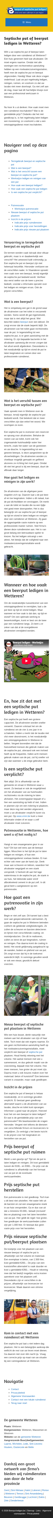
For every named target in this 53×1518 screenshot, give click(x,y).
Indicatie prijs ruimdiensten (28, 222)
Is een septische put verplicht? (26, 192)
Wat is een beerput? (21, 168)
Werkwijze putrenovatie (26, 209)
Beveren (8, 1497)
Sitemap (30, 1510)
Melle (31, 1447)
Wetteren (10, 1493)
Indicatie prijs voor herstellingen (31, 226)
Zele (6, 1500)
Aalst (27, 1490)
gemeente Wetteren (31, 1437)
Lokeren (36, 1490)
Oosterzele (18, 1447)
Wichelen (17, 1444)
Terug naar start (19, 1403)
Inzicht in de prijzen (21, 219)
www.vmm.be (23, 816)
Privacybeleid (18, 1392)
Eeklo (41, 1497)
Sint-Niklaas (17, 1490)
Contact (15, 1389)
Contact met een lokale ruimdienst (28, 1399)
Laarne (7, 1444)
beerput (24, 322)
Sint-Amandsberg (34, 1493)
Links (38, 1510)
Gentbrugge (20, 1497)
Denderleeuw (17, 1500)
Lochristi (32, 1497)
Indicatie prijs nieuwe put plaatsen (32, 229)
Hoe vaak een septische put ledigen (29, 189)
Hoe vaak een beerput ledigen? (26, 185)
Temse (19, 1493)
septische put (35, 1052)
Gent (6, 1490)
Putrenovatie (17, 205)
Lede (25, 1444)
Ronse (45, 1490)
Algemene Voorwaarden (23, 1396)
